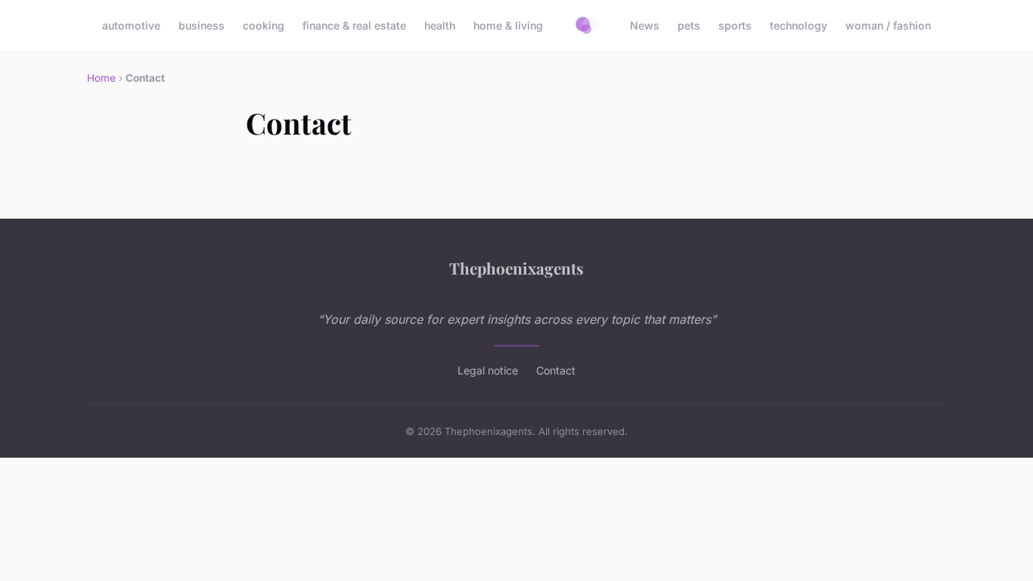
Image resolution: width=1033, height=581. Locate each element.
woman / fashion (888, 25)
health (439, 25)
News (644, 25)
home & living (508, 25)
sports (735, 25)
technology (798, 25)
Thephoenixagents (516, 267)
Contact (555, 370)
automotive (131, 25)
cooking (263, 25)
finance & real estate (354, 25)
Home (101, 78)
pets (689, 25)
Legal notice (488, 370)
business (201, 25)
